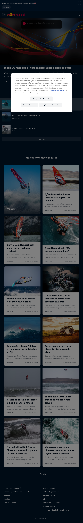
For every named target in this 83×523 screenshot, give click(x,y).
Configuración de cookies (41, 99)
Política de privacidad (56, 90)
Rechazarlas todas (29, 105)
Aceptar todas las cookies (51, 105)
